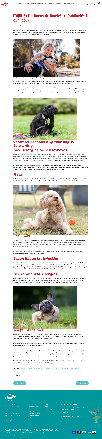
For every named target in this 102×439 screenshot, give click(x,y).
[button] (51, 59)
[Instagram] (11, 421)
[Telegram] (17, 375)
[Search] (87, 4)
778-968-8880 (14, 413)
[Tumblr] (14, 375)
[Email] (20, 375)
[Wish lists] (95, 4)
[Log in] (91, 4)
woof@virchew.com (15, 415)
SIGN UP (65, 412)
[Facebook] (6, 421)
